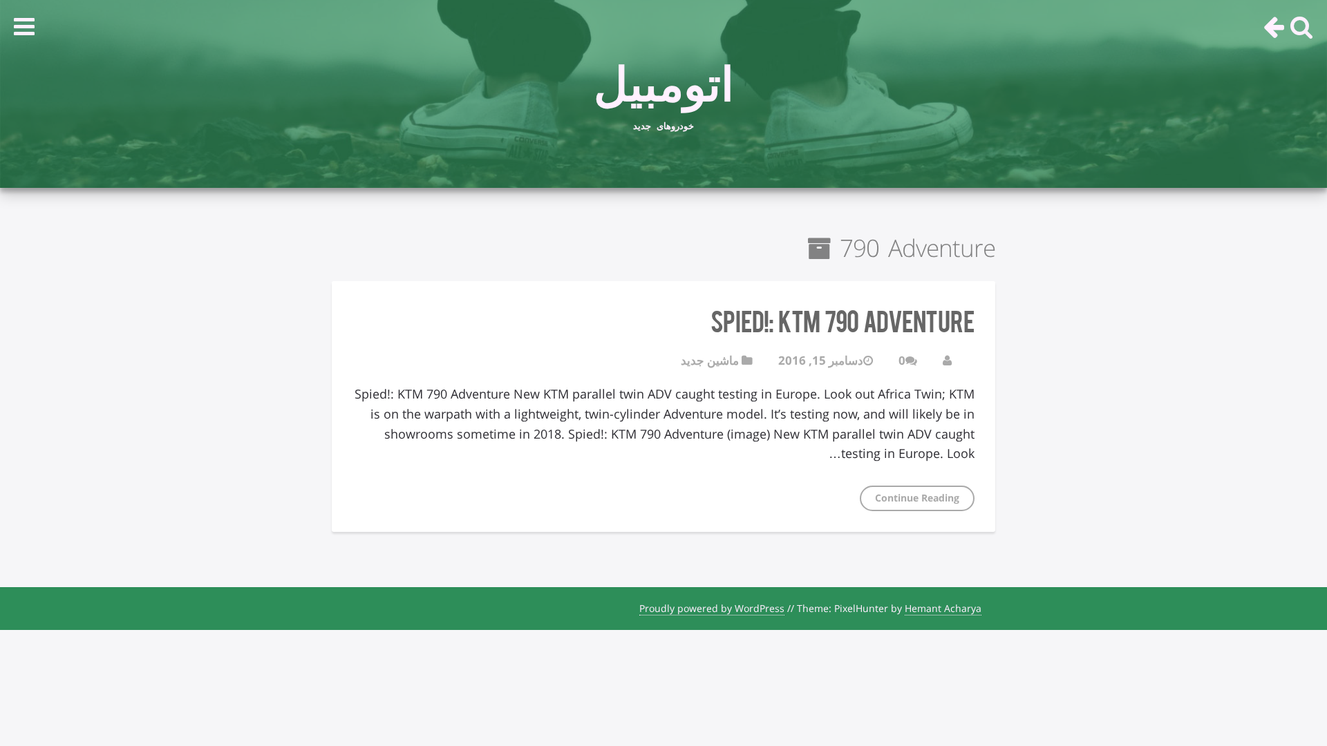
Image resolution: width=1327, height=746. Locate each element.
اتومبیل (664, 77)
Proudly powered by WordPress (711, 608)
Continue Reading (917, 497)
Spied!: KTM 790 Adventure (842, 320)
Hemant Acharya (943, 608)
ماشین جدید (710, 360)
